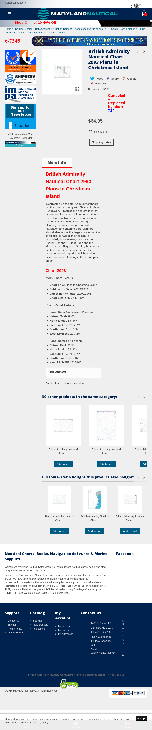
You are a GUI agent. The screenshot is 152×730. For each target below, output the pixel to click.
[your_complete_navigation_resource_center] (76, 41)
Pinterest (100, 83)
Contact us (13, 620)
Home (8, 29)
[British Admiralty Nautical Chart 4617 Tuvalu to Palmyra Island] (59, 499)
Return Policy (14, 628)
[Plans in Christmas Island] (62, 92)
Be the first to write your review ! (66, 383)
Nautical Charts (23, 29)
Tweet (98, 78)
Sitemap (12, 624)
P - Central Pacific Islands (121, 29)
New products (40, 624)
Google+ (132, 78)
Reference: (94, 89)
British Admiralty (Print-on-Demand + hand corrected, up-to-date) (69, 29)
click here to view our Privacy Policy (29, 722)
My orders (63, 630)
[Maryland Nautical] (77, 13)
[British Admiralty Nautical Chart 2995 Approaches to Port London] (94, 499)
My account (64, 626)
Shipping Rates (101, 142)
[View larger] (77, 89)
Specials (37, 620)
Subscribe (21, 125)
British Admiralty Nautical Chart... (63, 451)
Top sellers (38, 628)
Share (114, 78)
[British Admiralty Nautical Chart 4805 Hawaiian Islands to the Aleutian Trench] (106, 425)
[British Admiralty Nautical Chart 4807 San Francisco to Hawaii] (63, 425)
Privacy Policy (15, 632)
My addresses (65, 634)
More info (57, 162)
